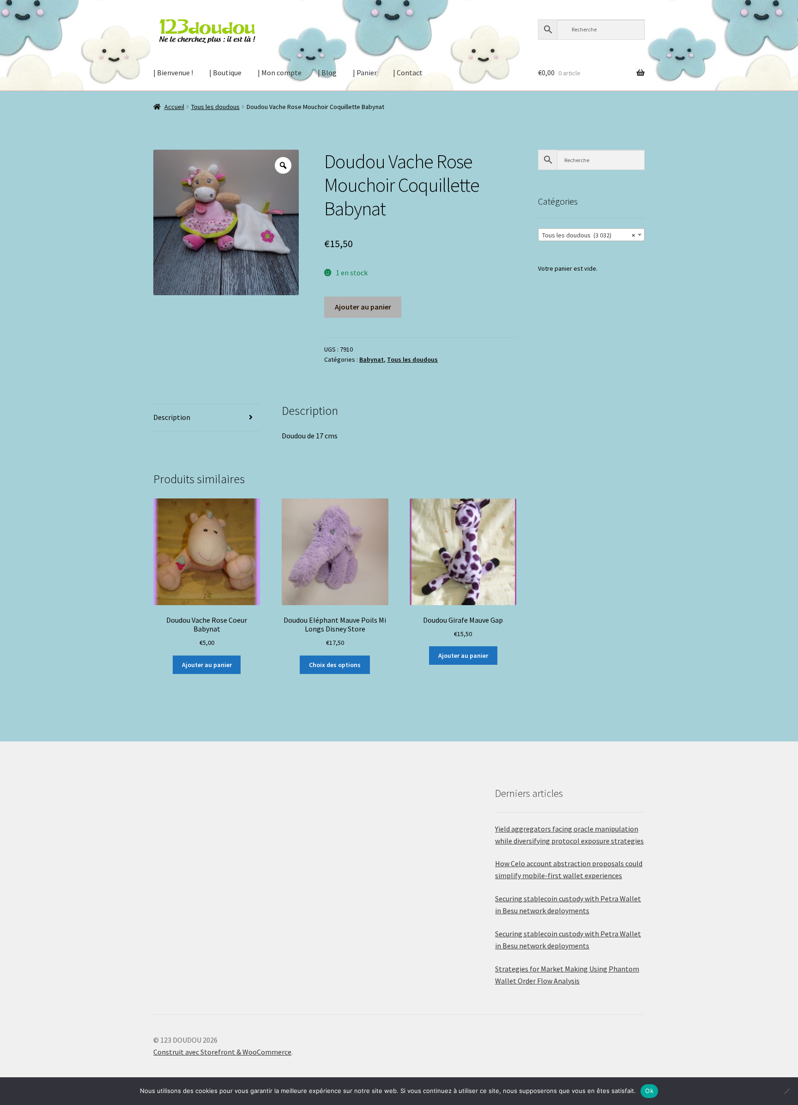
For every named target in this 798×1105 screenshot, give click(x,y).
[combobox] (591, 234)
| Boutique (225, 72)
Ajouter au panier (363, 306)
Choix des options (335, 665)
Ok (649, 1090)
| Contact (408, 72)
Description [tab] (171, 417)
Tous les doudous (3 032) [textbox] (588, 235)
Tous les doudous (215, 107)
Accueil (174, 107)
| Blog (327, 72)
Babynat (371, 359)
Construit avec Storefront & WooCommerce (222, 1051)
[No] (786, 1091)
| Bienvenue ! (173, 72)
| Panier (365, 72)
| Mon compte (280, 72)
